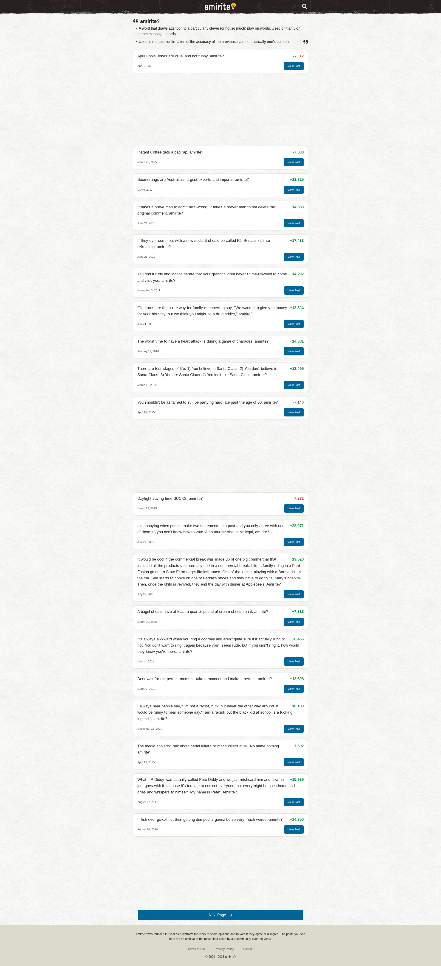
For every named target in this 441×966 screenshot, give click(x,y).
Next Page (217, 915)
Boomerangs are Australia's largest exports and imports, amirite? (193, 179)
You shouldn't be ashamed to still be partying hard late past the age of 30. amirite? (207, 402)
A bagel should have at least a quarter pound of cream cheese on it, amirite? (202, 611)
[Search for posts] (305, 7)
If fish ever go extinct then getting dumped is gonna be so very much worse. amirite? (210, 819)
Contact (248, 949)
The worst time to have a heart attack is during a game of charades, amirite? (203, 341)
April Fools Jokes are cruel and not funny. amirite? (180, 56)
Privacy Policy (224, 949)
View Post (294, 66)
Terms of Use (197, 949)
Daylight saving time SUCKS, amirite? (170, 498)
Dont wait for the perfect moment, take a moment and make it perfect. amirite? (204, 679)
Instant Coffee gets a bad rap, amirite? (170, 152)
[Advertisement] (220, 110)
